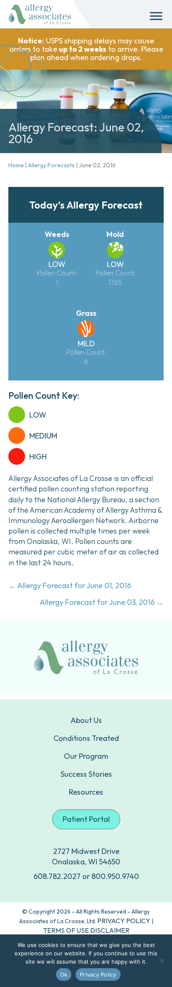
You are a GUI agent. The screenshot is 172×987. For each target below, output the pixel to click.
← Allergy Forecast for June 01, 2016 (69, 585)
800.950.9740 (115, 876)
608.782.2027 (57, 876)
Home (16, 165)
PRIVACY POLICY (123, 920)
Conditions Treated (86, 738)
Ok (64, 974)
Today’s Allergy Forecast (86, 204)
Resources (86, 792)
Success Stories (86, 774)
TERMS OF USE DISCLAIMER (86, 930)
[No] (161, 961)
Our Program (86, 756)
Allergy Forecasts (51, 165)
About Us (86, 720)
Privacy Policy (98, 974)
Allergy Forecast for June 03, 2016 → (102, 602)
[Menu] (156, 16)
